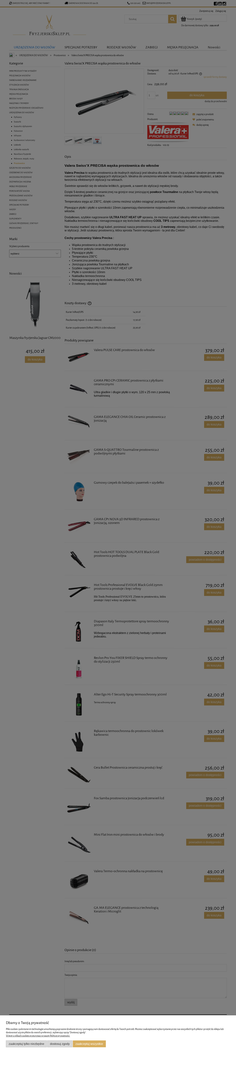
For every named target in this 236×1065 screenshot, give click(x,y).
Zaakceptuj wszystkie (89, 1043)
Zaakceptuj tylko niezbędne (26, 1043)
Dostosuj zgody (60, 1043)
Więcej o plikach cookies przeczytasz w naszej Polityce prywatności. (38, 1035)
